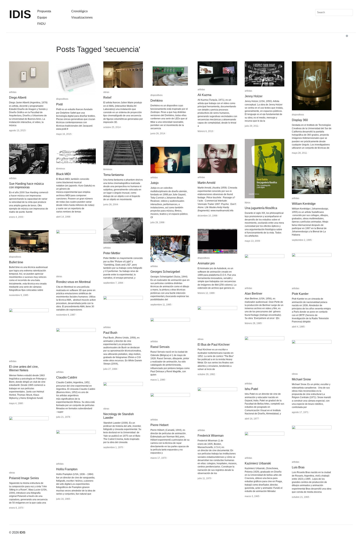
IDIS (20, 14)
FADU (41, 23)
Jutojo (154, 183)
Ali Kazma (204, 95)
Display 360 (300, 120)
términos (107, 169)
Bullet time (16, 262)
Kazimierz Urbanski (258, 463)
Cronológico (79, 11)
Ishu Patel (251, 389)
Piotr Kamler (300, 293)
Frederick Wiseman (211, 435)
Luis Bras (298, 467)
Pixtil (59, 104)
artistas (12, 92)
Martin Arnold (206, 182)
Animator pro (206, 263)
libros (247, 203)
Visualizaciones (82, 17)
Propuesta (44, 11)
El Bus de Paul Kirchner (214, 344)
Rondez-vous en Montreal (73, 281)
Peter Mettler (111, 253)
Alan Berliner (253, 293)
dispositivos (62, 99)
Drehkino (156, 100)
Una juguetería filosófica (261, 208)
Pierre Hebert (159, 425)
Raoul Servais (159, 346)
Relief (107, 97)
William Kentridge (304, 203)
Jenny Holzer (253, 96)
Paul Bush (110, 332)
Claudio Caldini (66, 377)
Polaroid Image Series (24, 478)
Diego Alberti (17, 97)
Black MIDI (63, 174)
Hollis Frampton (66, 469)
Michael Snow (301, 379)
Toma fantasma (113, 174)
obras (106, 92)
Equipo (42, 17)
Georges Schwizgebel (165, 271)
